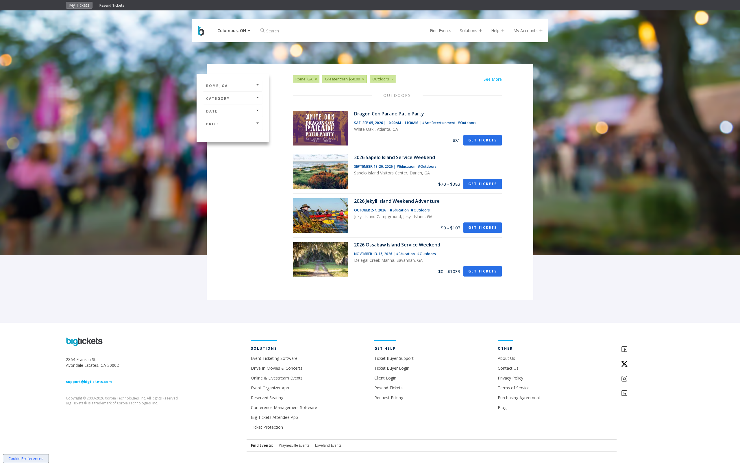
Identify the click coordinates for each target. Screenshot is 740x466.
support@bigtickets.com (89, 381)
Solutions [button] (469, 30)
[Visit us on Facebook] (647, 349)
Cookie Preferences (25, 458)
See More (493, 79)
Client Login (385, 378)
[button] (233, 30)
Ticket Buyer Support (394, 358)
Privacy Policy (510, 378)
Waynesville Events (294, 445)
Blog (502, 407)
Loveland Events (328, 445)
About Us (506, 358)
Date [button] (212, 111)
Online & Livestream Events (277, 378)
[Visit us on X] (647, 364)
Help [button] (496, 30)
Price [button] (212, 123)
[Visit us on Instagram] (647, 379)
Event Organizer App (270, 388)
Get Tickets (482, 140)
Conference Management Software (284, 407)
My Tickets (79, 5)
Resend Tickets (111, 5)
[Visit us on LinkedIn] (647, 393)
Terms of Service (514, 388)
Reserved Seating (267, 397)
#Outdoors (467, 122)
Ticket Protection (267, 427)
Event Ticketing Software (274, 358)
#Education (406, 166)
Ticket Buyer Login (391, 368)
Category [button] (218, 98)
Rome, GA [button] (217, 85)
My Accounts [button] (526, 30)
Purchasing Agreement (519, 397)
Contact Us (508, 368)
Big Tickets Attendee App (274, 417)
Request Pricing (388, 397)
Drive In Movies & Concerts (276, 368)
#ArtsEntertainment (439, 122)
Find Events (440, 30)
